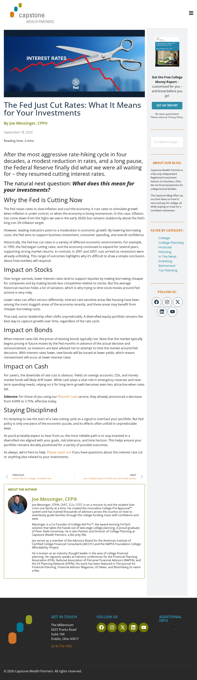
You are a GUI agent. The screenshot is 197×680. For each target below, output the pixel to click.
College (164, 238)
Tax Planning (167, 270)
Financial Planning (165, 249)
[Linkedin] (162, 312)
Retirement (167, 266)
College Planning (171, 242)
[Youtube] (172, 312)
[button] (191, 13)
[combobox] (167, 142)
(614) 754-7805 (61, 646)
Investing (165, 261)
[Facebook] (156, 302)
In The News (167, 256)
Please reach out (59, 452)
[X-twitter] (178, 302)
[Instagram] (167, 302)
